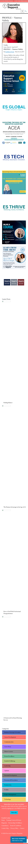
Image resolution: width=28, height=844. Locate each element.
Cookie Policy (5, 828)
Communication (8, 742)
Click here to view (17, 840)
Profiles (6, 45)
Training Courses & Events (13, 820)
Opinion (6, 770)
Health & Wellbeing (9, 761)
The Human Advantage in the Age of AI (14, 507)
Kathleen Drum (9, 52)
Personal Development (10, 775)
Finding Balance (8, 402)
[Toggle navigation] (22, 11)
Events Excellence (9, 756)
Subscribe (14, 812)
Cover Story (7, 746)
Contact (22, 828)
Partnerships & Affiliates (15, 823)
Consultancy (5, 825)
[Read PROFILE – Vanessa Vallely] (12, 32)
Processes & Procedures (11, 780)
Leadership (7, 766)
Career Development (10, 737)
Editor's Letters (8, 751)
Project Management (10, 794)
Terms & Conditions (15, 825)
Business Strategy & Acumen (12, 732)
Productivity (7, 785)
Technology (7, 799)
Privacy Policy (14, 828)
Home (3, 820)
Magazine (4, 823)
